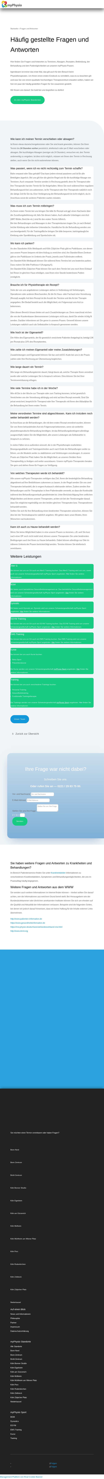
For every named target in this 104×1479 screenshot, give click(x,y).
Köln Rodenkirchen (18, 1264)
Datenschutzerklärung (19, 1331)
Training (13, 1438)
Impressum (15, 1327)
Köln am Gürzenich (18, 1213)
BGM (12, 1417)
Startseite (14, 29)
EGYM (13, 1425)
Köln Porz (14, 1251)
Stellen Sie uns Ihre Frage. (24, 811)
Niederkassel (15, 1302)
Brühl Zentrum (16, 1175)
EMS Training (16, 1430)
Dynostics (14, 1421)
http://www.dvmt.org (19, 931)
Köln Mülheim (15, 1226)
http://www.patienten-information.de (26, 919)
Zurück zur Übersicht (27, 733)
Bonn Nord (14, 1150)
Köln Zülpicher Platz (18, 1289)
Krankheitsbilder (58, 873)
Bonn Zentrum (16, 1162)
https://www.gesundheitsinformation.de (27, 923)
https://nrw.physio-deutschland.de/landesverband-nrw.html (36, 927)
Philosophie (15, 1318)
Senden (19, 821)
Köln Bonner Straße (18, 1188)
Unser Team (19, 719)
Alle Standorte (16, 1346)
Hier (53, 627)
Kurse (12, 1434)
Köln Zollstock (16, 1277)
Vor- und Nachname (21, 794)
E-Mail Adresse (19, 800)
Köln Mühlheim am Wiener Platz (23, 1239)
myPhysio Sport (60, 669)
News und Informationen (20, 1314)
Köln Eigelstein (16, 1201)
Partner (13, 1323)
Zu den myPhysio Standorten (27, 100)
